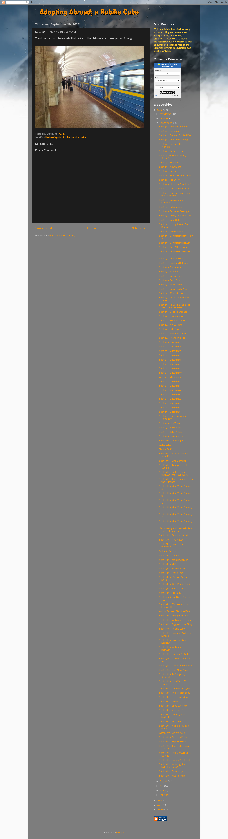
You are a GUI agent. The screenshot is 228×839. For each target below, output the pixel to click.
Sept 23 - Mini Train (169, 423)
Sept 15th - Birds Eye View (173, 706)
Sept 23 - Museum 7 (170, 386)
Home (91, 228)
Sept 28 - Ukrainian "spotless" (175, 184)
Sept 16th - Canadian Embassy (175, 666)
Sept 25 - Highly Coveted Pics (175, 216)
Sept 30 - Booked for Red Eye (175, 135)
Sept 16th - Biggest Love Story (175, 624)
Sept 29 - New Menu (170, 167)
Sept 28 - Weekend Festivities (175, 175)
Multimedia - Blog (168, 551)
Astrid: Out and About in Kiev (174, 611)
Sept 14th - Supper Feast (172, 742)
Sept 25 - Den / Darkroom (173, 247)
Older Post (139, 228)
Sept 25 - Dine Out (169, 220)
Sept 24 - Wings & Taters (172, 333)
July (162, 786)
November (166, 114)
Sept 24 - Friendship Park (172, 338)
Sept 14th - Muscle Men (172, 776)
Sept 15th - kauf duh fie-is (173, 710)
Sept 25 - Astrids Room (171, 259)
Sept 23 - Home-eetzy (171, 436)
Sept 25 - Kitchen (168, 272)
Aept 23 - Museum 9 (170, 377)
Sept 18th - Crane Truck (171, 573)
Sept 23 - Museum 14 (170, 355)
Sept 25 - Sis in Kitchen (171, 293)
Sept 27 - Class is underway (174, 188)
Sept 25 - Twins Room (171, 231)
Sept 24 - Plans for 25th (172, 320)
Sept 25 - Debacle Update (173, 312)
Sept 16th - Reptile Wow (172, 629)
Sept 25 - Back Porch (170, 285)
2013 (159, 110)
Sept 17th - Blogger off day (173, 616)
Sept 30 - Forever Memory (173, 127)
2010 (160, 805)
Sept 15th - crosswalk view (173, 697)
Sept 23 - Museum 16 (170, 346)
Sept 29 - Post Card (169, 162)
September (166, 123)
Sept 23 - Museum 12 (170, 364)
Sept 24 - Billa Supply (170, 329)
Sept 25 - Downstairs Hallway (174, 243)
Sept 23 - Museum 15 (170, 351)
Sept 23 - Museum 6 (170, 390)
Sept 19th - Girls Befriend (172, 461)
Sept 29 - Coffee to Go (171, 151)
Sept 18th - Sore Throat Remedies (171, 545)
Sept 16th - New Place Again (174, 688)
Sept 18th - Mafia (168, 564)
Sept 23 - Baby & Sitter (171, 428)
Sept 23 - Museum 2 (170, 407)
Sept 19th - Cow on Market (173, 535)
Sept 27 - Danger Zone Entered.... (171, 201)
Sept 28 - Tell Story (169, 180)
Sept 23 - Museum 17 (170, 342)
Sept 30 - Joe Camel (170, 131)
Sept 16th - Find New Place (173, 670)
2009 (160, 809)
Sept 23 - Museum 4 (170, 399)
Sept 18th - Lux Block (170, 555)
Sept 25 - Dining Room (171, 276)
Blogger (120, 833)
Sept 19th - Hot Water (171, 540)
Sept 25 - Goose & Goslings (174, 211)
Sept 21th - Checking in (171, 441)
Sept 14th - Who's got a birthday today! (172, 765)
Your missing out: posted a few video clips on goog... (175, 529)
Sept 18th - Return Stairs (172, 568)
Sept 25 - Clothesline (170, 267)
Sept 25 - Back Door (170, 280)
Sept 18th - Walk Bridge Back (174, 584)
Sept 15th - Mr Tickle (170, 721)
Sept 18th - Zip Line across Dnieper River (173, 605)
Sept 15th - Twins (168, 701)
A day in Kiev (166, 445)
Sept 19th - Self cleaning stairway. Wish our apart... (174, 473)
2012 (160, 800)
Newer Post (43, 228)
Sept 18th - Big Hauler (170, 593)
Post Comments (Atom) (62, 235)
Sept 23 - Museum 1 (169, 412)
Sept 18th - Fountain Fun (172, 589)
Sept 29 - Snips (167, 171)
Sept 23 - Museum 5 (170, 394)
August (164, 781)
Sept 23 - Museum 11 (170, 368)
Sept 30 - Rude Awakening (173, 140)
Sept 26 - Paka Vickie (170, 207)
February (165, 795)
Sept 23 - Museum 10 (170, 373)
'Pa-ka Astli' (165, 449)
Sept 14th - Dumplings (171, 771)
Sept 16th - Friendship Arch (174, 654)
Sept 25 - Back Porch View (173, 289)
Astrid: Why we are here (172, 733)
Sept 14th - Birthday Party (173, 737)
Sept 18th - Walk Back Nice (173, 560)
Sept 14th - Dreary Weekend (174, 760)
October (164, 118)
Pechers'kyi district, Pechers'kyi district (66, 137)
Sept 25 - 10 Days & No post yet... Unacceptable (174, 306)
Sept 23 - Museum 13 (170, 360)
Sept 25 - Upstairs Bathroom (174, 263)
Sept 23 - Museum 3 (169, 403)
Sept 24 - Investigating (171, 316)
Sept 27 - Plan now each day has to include (174, 194)
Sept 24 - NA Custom (170, 325)
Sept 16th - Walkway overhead (175, 620)
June (162, 790)
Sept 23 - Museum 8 (170, 381)
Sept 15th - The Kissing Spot (174, 693)
